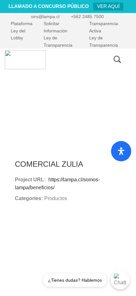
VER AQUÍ (108, 6)
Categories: (29, 198)
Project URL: (30, 179)
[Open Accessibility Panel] (121, 151)
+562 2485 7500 (87, 16)
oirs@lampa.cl (45, 16)
